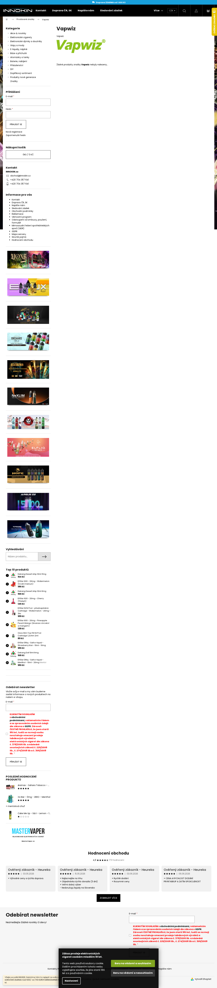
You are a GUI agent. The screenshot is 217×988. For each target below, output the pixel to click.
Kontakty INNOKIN (56, 968)
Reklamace (17, 213)
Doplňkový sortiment (21, 73)
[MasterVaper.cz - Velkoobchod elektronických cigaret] (28, 831)
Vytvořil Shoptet (203, 979)
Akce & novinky (18, 33)
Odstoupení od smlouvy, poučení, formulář (29, 221)
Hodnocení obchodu (22, 239)
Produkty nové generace (23, 77)
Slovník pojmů (19, 237)
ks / (28, 154)
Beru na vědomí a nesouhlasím (133, 973)
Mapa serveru (19, 234)
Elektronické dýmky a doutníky (26, 41)
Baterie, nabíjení (18, 61)
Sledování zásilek (20, 208)
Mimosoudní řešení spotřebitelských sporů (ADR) (30, 227)
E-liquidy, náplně (18, 49)
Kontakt (16, 199)
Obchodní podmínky (22, 211)
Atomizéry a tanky (19, 57)
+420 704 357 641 (19, 179)
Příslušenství (16, 65)
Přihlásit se (16, 124)
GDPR (14, 231)
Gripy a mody (17, 45)
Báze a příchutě (18, 53)
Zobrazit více (108, 898)
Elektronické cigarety (21, 37)
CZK (171, 10)
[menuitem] (41, 11)
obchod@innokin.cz (20, 175)
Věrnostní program (21, 216)
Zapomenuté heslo (16, 135)
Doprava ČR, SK (19, 202)
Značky (14, 81)
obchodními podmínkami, (17, 719)
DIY (12, 69)
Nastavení (71, 980)
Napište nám (18, 205)
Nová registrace (14, 131)
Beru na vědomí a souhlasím (133, 963)
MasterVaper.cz (28, 841)
